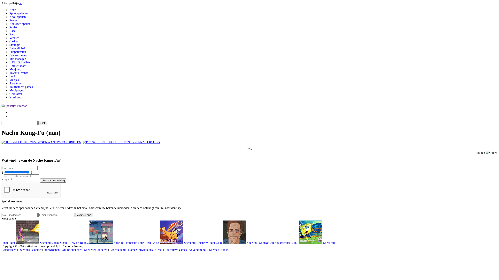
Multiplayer (16, 90)
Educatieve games (176, 249)
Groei (158, 249)
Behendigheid (18, 48)
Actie (12, 9)
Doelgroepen (52, 249)
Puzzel (13, 20)
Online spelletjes (72, 249)
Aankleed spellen (20, 23)
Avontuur (15, 83)
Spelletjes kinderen (95, 249)
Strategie (14, 44)
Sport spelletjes (18, 13)
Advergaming (197, 249)
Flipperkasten (17, 51)
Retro (12, 34)
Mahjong (14, 69)
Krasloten (15, 97)
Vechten (14, 37)
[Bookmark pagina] (41, 142)
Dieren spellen (18, 55)
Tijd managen (17, 58)
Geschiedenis (118, 249)
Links (224, 249)
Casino (13, 41)
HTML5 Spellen (19, 62)
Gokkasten (16, 93)
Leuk (12, 76)
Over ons (24, 249)
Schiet (13, 27)
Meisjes (14, 79)
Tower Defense (18, 72)
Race (12, 30)
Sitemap (214, 249)
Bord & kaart (17, 65)
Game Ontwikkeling (140, 249)
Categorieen (9, 249)
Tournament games (21, 86)
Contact (37, 249)
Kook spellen (17, 16)
